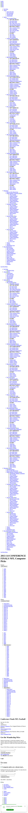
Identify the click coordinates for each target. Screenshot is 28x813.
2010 (5, 589)
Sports (5, 17)
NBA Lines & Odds (14, 420)
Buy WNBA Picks (14, 349)
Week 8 (5, 621)
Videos (8, 527)
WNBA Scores (13, 357)
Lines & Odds (10, 497)
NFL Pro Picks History (15, 290)
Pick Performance (8, 246)
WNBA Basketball (11, 344)
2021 (5, 575)
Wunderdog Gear (11, 529)
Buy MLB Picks (13, 329)
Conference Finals (5, 601)
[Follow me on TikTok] (5, 803)
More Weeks (7, 687)
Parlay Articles (13, 406)
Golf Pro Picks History (15, 384)
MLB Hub (12, 340)
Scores (8, 512)
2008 (5, 591)
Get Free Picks (4, 266)
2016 (5, 582)
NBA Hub (12, 424)
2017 (5, 581)
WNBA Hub (13, 360)
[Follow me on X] (5, 799)
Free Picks (6, 784)
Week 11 (6, 617)
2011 (5, 587)
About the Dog (10, 274)
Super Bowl (6, 603)
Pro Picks (6, 9)
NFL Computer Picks (15, 293)
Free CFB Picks (13, 308)
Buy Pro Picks (7, 786)
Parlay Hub (12, 404)
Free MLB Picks (13, 328)
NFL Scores (12, 297)
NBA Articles (13, 426)
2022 (5, 574)
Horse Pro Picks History (15, 370)
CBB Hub (12, 444)
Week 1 (5, 630)
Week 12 (6, 615)
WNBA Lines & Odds (15, 356)
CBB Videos (13, 445)
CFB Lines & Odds (14, 316)
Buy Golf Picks (13, 382)
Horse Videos (13, 374)
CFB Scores (12, 317)
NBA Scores (13, 421)
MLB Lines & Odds (14, 336)
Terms (5, 791)
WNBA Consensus (14, 354)
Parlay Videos (13, 405)
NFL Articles (13, 302)
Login (2, 1)
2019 (5, 578)
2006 (5, 594)
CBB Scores (12, 441)
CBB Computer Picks (15, 437)
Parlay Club (9, 394)
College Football (11, 304)
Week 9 (5, 619)
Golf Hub (12, 390)
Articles (8, 528)
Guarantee (6, 794)
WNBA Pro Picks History (16, 350)
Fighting (9, 549)
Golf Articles (13, 393)
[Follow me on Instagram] (5, 800)
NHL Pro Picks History (15, 454)
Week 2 (5, 629)
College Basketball (11, 428)
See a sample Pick (5, 754)
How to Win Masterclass (12, 470)
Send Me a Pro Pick (5, 753)
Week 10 (6, 618)
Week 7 (5, 622)
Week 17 (6, 609)
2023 (5, 573)
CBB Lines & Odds (14, 440)
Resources (6, 190)
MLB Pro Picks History (15, 330)
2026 (5, 569)
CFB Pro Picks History (15, 310)
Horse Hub (12, 373)
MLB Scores (13, 337)
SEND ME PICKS (5, 777)
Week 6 (5, 623)
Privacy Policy (7, 792)
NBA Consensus (13, 418)
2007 (5, 593)
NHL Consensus (13, 458)
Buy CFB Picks (13, 309)
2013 (8, 663)
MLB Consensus (14, 334)
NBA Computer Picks (15, 417)
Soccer (11, 496)
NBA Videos (13, 425)
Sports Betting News (8, 787)
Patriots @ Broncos (5, 726)
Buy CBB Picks (13, 433)
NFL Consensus (13, 294)
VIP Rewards (10, 277)
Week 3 (5, 627)
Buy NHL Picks (13, 453)
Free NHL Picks (13, 452)
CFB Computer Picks (15, 313)
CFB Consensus (13, 314)
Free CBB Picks (13, 432)
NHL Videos (13, 465)
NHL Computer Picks (15, 457)
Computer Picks (10, 484)
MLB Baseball (10, 324)
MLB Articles (13, 342)
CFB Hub (12, 320)
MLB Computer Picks (15, 333)
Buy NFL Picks (13, 288)
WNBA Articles (13, 362)
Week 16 (6, 610)
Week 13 (6, 614)
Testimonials (9, 278)
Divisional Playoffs (8, 606)
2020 (5, 577)
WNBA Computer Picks (15, 353)
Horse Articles (13, 376)
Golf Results (12, 388)
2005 (5, 595)
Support (5, 795)
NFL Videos (12, 301)
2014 (5, 585)
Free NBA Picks (13, 412)
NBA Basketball (11, 408)
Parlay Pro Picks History (15, 401)
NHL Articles (13, 466)
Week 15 (6, 611)
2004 (5, 597)
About (5, 10)
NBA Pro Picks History (15, 414)
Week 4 (5, 626)
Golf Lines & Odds (14, 386)
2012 (5, 586)
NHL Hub (12, 464)
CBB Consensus (13, 438)
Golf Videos (12, 392)
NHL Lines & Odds (14, 460)
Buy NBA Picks (13, 413)
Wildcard (6, 607)
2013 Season (4, 566)
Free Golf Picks (13, 381)
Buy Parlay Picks (14, 400)
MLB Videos (13, 341)
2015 (5, 583)
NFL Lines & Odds (14, 296)
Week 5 (5, 625)
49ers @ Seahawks (5, 731)
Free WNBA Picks (14, 348)
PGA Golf (9, 377)
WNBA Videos (13, 361)
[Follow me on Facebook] (5, 801)
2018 (5, 579)
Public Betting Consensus (13, 472)
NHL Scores (12, 461)
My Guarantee (10, 275)
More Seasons (7, 645)
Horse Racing (10, 364)
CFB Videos (12, 321)
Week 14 (6, 613)
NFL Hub (12, 300)
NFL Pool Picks (10, 535)
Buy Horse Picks (14, 369)
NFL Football (10, 282)
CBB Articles (13, 446)
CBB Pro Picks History (15, 434)
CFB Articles (13, 322)
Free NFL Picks (13, 286)
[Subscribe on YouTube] (5, 797)
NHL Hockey (10, 448)
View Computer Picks (6, 729)
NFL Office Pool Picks (15, 289)
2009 (5, 590)
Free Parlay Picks (14, 398)
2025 (5, 570)
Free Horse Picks (14, 368)
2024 (5, 571)
